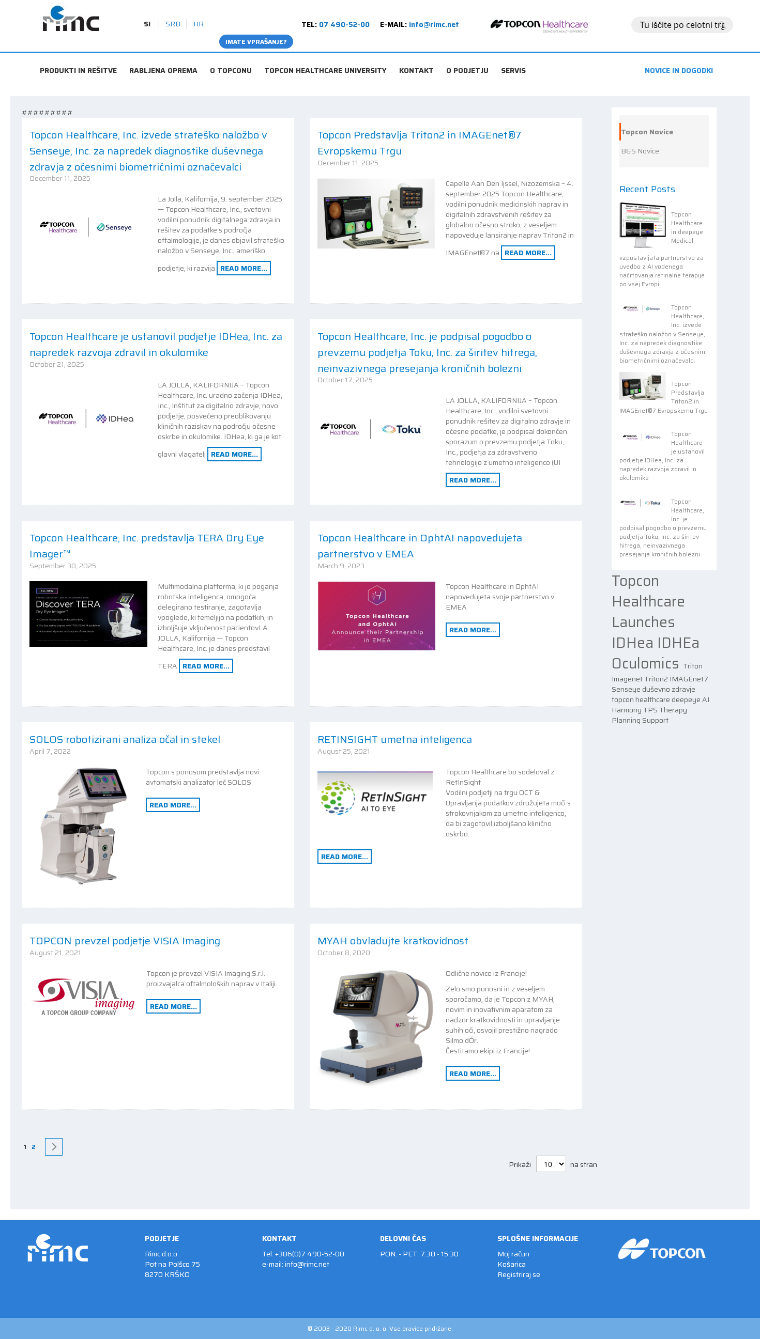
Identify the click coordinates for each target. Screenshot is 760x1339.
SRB (172, 23)
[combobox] (682, 25)
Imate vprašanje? (256, 41)
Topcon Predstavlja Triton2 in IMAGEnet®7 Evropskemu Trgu (419, 143)
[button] (148, 24)
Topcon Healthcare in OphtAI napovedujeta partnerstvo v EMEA (419, 546)
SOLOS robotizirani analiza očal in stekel (124, 739)
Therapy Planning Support (649, 715)
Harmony (627, 709)
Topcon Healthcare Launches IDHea (648, 611)
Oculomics (647, 663)
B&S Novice (640, 151)
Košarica (511, 1264)
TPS (651, 709)
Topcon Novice (647, 131)
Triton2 (657, 678)
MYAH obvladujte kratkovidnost (392, 940)
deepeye (687, 699)
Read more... (243, 268)
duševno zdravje (668, 689)
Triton (693, 666)
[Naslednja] (54, 1147)
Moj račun (513, 1253)
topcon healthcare (642, 699)
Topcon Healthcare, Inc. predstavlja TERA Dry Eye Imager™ (146, 546)
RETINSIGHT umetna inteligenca (394, 739)
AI (705, 699)
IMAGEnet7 (689, 678)
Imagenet (628, 678)
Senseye (627, 689)
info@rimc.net (434, 24)
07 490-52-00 (344, 24)
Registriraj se (518, 1274)
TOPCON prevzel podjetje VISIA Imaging (124, 940)
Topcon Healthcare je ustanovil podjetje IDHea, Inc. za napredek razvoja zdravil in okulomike (155, 344)
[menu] (380, 57)
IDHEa (678, 642)
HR (198, 23)
